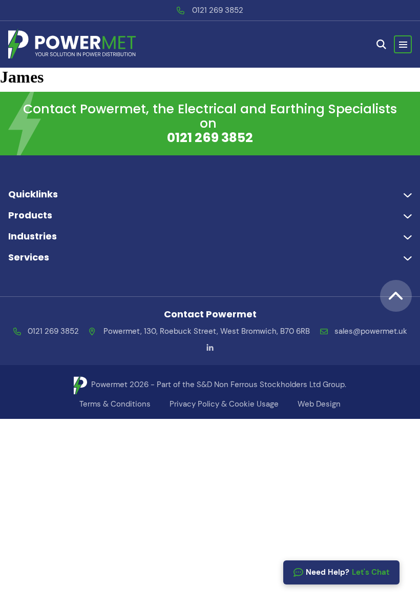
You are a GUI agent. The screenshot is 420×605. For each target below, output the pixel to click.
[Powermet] (72, 44)
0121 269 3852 (217, 10)
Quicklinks (33, 194)
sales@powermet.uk (370, 331)
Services (28, 257)
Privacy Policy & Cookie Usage (224, 404)
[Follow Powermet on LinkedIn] (210, 348)
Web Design (319, 404)
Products (30, 215)
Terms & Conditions (115, 404)
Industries (32, 236)
